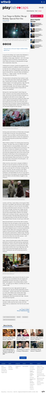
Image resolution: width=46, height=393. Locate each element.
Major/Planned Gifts (40, 378)
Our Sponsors (32, 369)
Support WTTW (39, 366)
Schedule (3, 363)
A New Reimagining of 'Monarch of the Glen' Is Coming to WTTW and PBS (9, 352)
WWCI (37, 391)
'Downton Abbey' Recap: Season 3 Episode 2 (37, 338)
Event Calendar (25, 366)
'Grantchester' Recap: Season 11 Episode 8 (38, 46)
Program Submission (32, 371)
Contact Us (32, 389)
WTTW (2, 366)
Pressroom (32, 377)
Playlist (17, 367)
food (36, 11)
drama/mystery (30, 11)
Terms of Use (9, 391)
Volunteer (31, 385)
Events (24, 363)
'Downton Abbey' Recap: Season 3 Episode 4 (9, 338)
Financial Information (32, 382)
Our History (32, 367)
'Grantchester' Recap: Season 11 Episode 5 (38, 41)
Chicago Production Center (32, 374)
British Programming (9, 319)
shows (34, 16)
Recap (18, 317)
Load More (23, 357)
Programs (18, 363)
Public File (15, 391)
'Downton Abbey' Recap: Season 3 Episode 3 (23, 338)
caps (40, 11)
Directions (31, 387)
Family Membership (40, 374)
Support (39, 363)
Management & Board (32, 379)
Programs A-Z (18, 366)
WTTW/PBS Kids (4, 370)
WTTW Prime (3, 367)
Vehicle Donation (40, 379)
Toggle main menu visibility (44, 2)
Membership (39, 372)
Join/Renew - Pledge (40, 367)
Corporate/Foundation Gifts (41, 376)
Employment (32, 384)
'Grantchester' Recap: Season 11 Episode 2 (38, 30)
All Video (10, 366)
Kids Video (10, 367)
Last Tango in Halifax (9, 317)
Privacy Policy (3, 391)
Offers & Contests (40, 369)
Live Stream (11, 369)
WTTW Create (3, 369)
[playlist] (9, 7)
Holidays (25, 317)
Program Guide (4, 372)
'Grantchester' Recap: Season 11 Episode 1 (38, 35)
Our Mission (32, 366)
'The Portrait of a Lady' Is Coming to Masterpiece (23, 350)
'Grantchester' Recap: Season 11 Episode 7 (38, 24)
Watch (10, 363)
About (31, 363)
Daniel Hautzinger (6, 20)
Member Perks (39, 370)
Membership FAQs (40, 383)
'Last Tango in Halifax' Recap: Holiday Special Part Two (23, 311)
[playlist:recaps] (22, 7)
